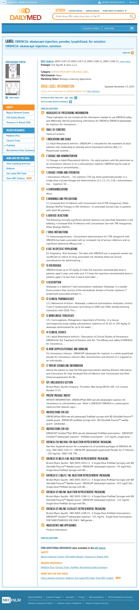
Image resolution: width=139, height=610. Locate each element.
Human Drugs (75, 10)
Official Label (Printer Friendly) (54, 102)
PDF (66, 98)
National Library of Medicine (23, 2)
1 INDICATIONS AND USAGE (58, 139)
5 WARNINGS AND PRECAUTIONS (61, 199)
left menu (100, 548)
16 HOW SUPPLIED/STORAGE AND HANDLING (67, 349)
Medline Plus (13, 135)
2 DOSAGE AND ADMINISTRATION (61, 156)
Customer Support (53, 597)
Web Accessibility (96, 597)
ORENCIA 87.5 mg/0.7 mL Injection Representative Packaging (78, 475)
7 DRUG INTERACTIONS (57, 232)
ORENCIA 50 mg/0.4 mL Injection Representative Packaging (77, 459)
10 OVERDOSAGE (54, 265)
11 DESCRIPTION (53, 282)
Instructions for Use (57, 412)
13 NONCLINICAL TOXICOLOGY (60, 316)
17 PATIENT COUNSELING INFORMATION (64, 366)
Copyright (70, 597)
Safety (9, 107)
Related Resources (15, 130)
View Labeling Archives (18, 163)
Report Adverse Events (17, 112)
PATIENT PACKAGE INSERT (58, 395)
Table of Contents (55, 130)
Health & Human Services (97, 603)
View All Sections (49, 108)
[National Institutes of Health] (5, 2)
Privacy (81, 597)
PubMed (10, 145)
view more (125, 61)
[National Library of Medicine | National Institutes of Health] (11, 600)
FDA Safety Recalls (15, 117)
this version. (93, 91)
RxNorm (10, 168)
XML (71, 98)
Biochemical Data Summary (20, 150)
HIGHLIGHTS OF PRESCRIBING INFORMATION (67, 113)
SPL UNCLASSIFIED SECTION (59, 382)
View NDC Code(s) (19, 178)
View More (109, 28)
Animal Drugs (92, 10)
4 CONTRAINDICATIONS (57, 189)
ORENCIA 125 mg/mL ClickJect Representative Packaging (76, 509)
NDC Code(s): (47, 61)
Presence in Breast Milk (18, 122)
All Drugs (60, 10)
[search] (131, 16)
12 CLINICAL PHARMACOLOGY (60, 299)
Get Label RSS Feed (16, 173)
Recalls (133, 2)
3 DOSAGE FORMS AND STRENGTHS (63, 172)
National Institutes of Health (40, 603)
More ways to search (113, 10)
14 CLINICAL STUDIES (56, 332)
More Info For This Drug (17, 158)
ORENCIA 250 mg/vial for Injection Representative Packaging (78, 442)
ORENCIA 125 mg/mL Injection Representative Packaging (75, 492)
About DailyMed (35, 597)
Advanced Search (91, 28)
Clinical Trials (13, 140)
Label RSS (126, 53)
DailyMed (25, 14)
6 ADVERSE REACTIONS (57, 216)
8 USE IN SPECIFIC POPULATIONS (61, 249)
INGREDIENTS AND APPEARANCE (61, 525)
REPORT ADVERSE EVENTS (113, 2)
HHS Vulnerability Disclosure (120, 597)
